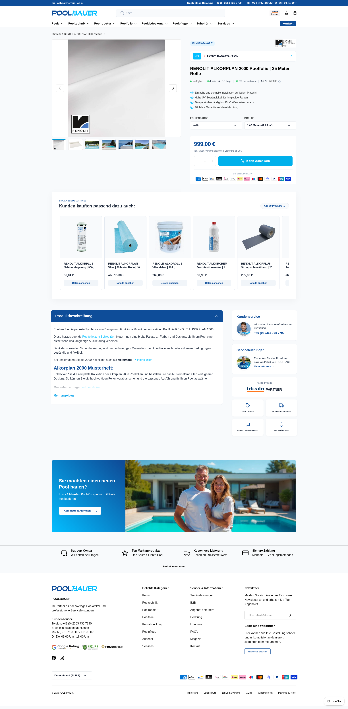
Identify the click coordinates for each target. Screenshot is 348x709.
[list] (116, 88)
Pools (55, 23)
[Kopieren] (279, 81)
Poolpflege (180, 23)
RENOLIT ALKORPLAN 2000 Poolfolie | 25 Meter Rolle (86, 34)
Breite (249, 118)
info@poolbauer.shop (75, 627)
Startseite (56, 34)
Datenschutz (210, 693)
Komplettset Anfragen (77, 510)
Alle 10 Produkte (274, 206)
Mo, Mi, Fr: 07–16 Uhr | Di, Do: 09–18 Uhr (271, 2)
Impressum (192, 693)
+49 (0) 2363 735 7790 (269, 333)
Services (224, 23)
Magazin (195, 638)
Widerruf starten (258, 651)
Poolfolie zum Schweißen (98, 336)
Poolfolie (126, 23)
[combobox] (170, 13)
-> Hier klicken (143, 359)
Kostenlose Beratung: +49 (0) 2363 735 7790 (214, 2)
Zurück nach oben (174, 566)
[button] (295, 13)
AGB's (249, 693)
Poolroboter (102, 23)
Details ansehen (81, 283)
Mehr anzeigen (64, 395)
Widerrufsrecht (265, 693)
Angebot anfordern (202, 609)
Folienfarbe (199, 118)
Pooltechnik (76, 23)
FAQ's (194, 631)
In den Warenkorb (258, 160)
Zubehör (203, 23)
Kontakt (195, 646)
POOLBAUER (66, 693)
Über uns (196, 624)
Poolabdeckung (153, 23)
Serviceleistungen (202, 595)
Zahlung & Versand (231, 693)
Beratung (196, 617)
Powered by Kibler (287, 693)
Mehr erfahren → (264, 366)
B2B (193, 602)
